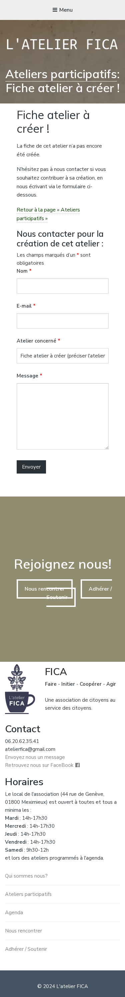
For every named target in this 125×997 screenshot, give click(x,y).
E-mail (26, 306)
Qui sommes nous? (26, 876)
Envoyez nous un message (35, 757)
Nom (24, 271)
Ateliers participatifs (61, 74)
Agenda (14, 912)
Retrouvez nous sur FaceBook (39, 765)
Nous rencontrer (45, 589)
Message (29, 375)
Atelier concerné (38, 341)
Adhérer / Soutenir (26, 949)
